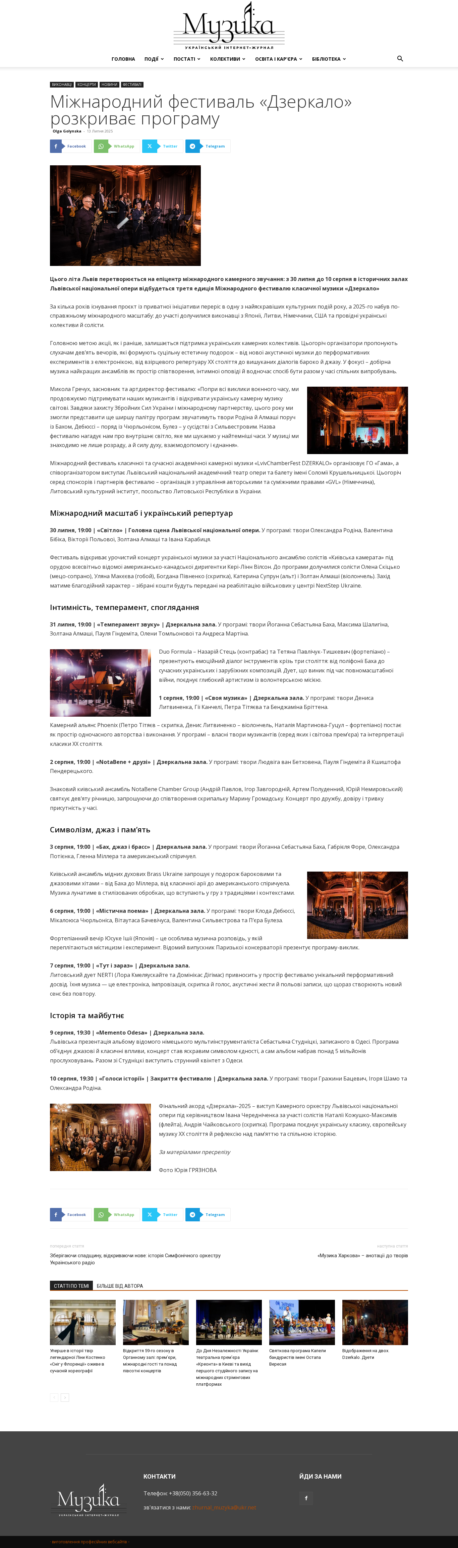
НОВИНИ (109, 84)
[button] (400, 59)
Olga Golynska (67, 130)
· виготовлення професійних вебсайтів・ (90, 1542)
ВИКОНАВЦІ (62, 84)
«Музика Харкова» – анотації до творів (363, 1256)
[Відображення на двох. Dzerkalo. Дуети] (375, 1322)
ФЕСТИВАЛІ (132, 84)
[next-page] (65, 1397)
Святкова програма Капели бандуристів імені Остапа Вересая (297, 1357)
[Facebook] (306, 1498)
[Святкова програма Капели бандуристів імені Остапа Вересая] (302, 1322)
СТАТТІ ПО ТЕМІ (71, 1286)
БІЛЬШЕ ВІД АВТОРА (120, 1286)
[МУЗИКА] (229, 25)
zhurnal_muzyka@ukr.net (224, 1507)
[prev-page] (54, 1397)
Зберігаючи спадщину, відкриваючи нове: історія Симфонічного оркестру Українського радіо (135, 1259)
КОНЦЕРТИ (86, 84)
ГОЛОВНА (123, 59)
